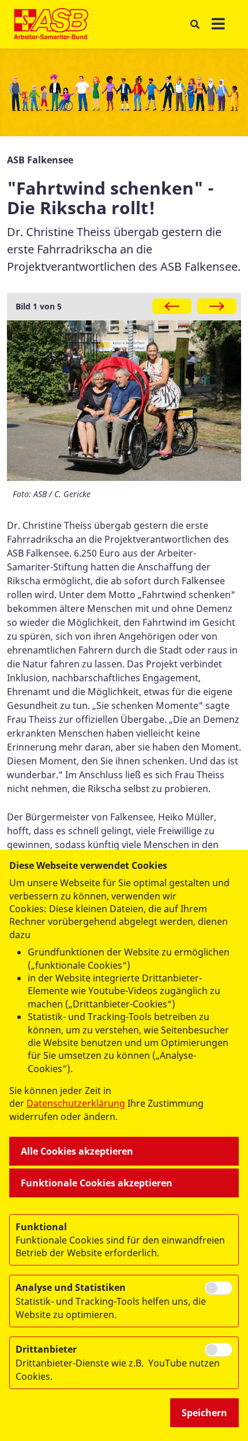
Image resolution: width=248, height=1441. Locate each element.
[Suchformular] (194, 24)
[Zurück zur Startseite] (51, 24)
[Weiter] (216, 306)
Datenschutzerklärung (76, 1103)
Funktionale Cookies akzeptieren (96, 1183)
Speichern (204, 1412)
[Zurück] (171, 306)
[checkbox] (218, 1288)
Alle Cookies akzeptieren (77, 1151)
